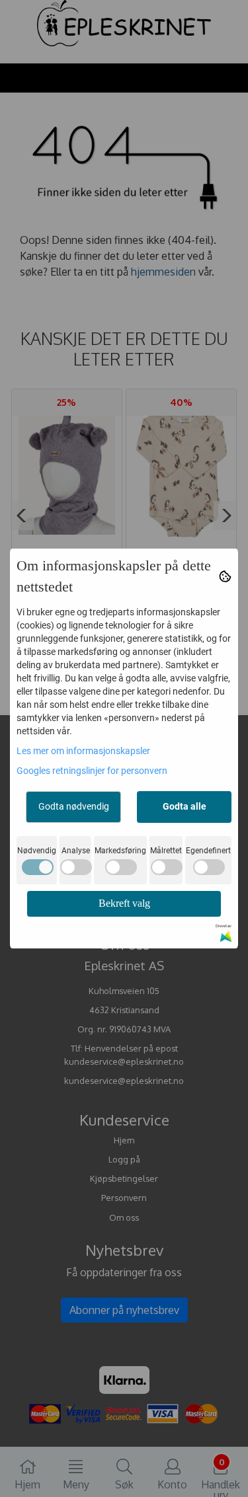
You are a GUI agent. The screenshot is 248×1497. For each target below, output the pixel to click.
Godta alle (184, 806)
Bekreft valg (124, 903)
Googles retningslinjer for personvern (92, 770)
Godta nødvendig (73, 806)
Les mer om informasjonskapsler (83, 751)
